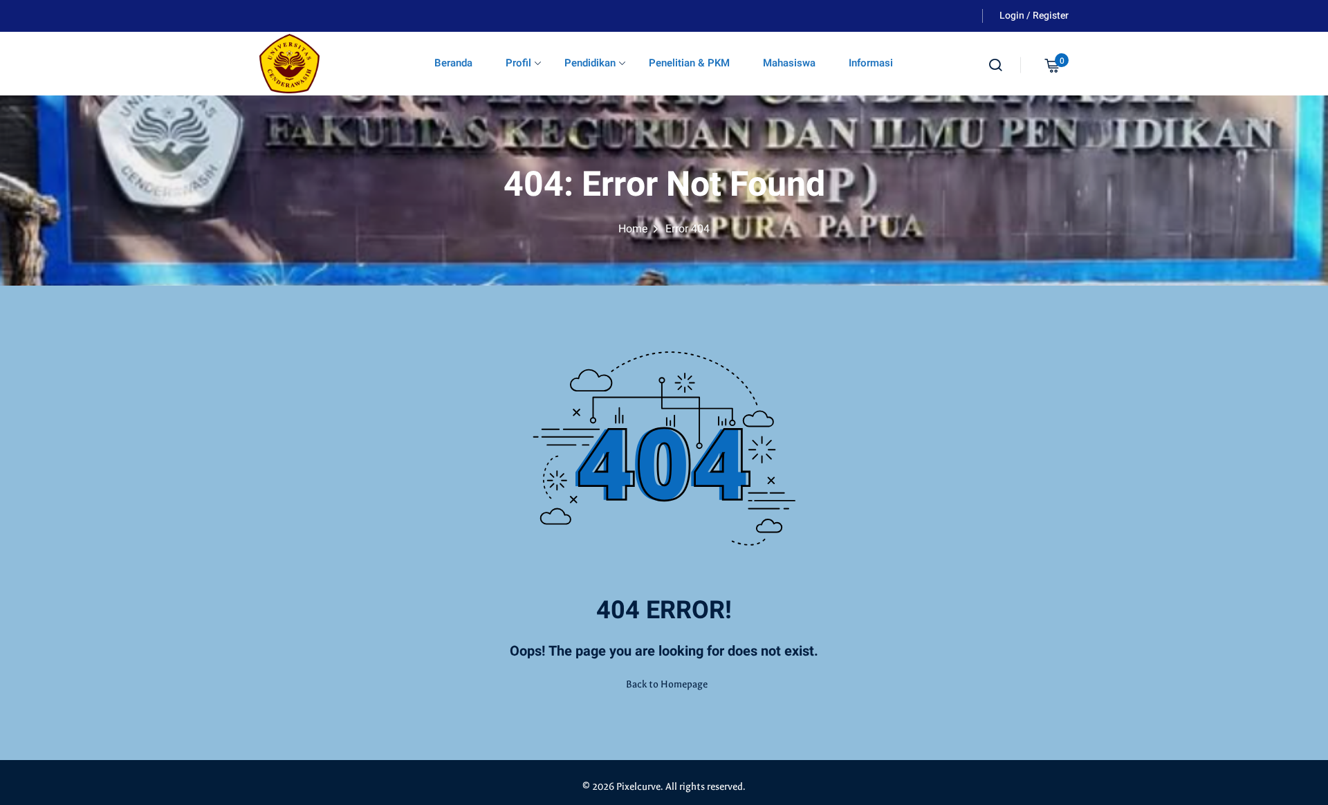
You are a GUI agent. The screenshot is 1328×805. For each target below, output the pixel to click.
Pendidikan (590, 63)
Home (633, 229)
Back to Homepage (667, 684)
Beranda (453, 63)
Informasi (871, 63)
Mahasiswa (789, 63)
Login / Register (1034, 15)
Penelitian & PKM (689, 63)
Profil (518, 63)
